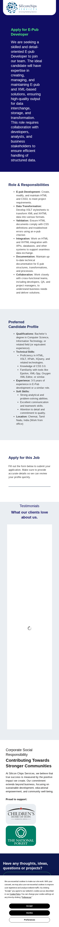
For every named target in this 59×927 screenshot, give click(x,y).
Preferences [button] (26, 897)
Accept (29, 906)
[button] (49, 9)
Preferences (29, 920)
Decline (29, 913)
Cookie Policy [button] (15, 894)
